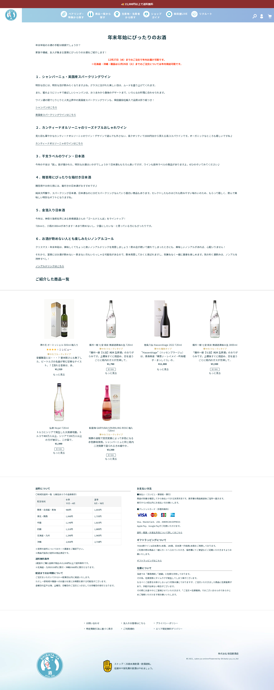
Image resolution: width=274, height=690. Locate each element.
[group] (59, 350)
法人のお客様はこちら (134, 623)
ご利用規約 (128, 628)
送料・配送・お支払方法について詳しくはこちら (159, 532)
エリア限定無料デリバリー (169, 628)
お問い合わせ (92, 623)
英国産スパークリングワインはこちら (56, 114)
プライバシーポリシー (167, 623)
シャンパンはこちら (46, 107)
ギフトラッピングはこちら (149, 560)
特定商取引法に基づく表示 (99, 628)
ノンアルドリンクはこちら (50, 266)
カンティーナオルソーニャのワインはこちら (59, 143)
